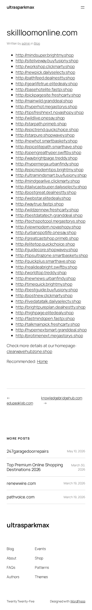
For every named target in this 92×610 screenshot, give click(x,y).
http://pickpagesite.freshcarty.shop (48, 95)
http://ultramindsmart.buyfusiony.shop (51, 175)
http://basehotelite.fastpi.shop (44, 89)
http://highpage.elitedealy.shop (45, 312)
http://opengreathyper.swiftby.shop (48, 152)
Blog (37, 43)
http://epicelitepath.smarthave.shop (49, 146)
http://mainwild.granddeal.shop (44, 101)
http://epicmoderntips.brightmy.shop (50, 169)
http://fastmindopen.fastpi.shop (45, 318)
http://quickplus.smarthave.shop (46, 261)
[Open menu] (82, 7)
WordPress (77, 601)
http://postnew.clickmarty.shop (44, 295)
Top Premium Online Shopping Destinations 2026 (35, 467)
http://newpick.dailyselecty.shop (45, 72)
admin (26, 43)
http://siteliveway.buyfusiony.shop (47, 60)
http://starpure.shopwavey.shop (45, 135)
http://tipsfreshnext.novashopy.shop (50, 112)
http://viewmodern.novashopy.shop (48, 227)
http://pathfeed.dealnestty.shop (45, 78)
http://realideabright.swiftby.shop (46, 267)
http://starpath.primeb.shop (41, 124)
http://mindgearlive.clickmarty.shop (48, 181)
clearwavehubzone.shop (29, 351)
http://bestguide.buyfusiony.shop (47, 290)
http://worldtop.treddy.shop (41, 272)
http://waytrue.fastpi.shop (39, 204)
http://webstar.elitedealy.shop (43, 198)
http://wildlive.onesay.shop (40, 118)
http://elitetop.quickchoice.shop (45, 244)
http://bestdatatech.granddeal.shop (49, 215)
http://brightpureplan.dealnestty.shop (51, 307)
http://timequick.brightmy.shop (44, 284)
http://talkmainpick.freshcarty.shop (48, 324)
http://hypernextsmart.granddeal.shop (51, 330)
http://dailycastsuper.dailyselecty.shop (51, 187)
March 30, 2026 (78, 467)
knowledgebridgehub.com (61, 397)
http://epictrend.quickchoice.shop (47, 129)
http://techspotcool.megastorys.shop (51, 221)
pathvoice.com (21, 497)
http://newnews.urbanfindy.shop (46, 278)
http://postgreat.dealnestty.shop (46, 192)
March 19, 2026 (74, 483)
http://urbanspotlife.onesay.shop (46, 232)
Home (42, 361)
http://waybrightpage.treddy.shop (46, 158)
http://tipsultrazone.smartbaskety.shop (52, 255)
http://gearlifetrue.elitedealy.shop (47, 83)
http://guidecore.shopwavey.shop (47, 249)
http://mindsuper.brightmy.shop (45, 55)
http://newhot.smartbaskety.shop (46, 141)
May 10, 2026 (76, 451)
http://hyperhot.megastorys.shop (46, 106)
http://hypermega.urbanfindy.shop (47, 164)
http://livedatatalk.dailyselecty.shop (48, 301)
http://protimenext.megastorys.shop (49, 335)
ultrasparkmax (20, 7)
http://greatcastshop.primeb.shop (47, 238)
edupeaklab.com (20, 403)
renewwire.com (21, 483)
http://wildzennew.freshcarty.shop (47, 210)
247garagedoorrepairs (28, 451)
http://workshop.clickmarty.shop (45, 66)
